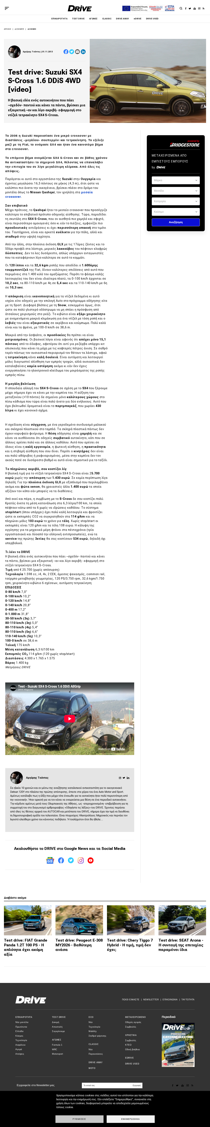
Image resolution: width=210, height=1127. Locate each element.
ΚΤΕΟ (128, 1045)
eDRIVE (137, 19)
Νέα (91, 1022)
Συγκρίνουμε (58, 1031)
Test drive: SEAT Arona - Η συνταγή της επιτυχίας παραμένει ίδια (180, 945)
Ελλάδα (19, 1031)
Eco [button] (91, 1017)
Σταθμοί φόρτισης (97, 1036)
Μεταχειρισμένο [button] (135, 1017)
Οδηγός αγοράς (133, 1022)
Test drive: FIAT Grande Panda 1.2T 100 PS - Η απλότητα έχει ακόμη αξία (25, 947)
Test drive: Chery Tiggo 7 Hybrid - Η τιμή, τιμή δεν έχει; (130, 945)
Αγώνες (93, 19)
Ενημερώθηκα (130, 1119)
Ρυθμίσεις (79, 1119)
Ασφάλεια (20, 1045)
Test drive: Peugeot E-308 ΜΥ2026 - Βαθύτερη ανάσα (79, 945)
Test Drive (78, 19)
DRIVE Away (122, 19)
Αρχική (7, 29)
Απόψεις (19, 1054)
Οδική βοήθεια (132, 1049)
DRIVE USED (152, 19)
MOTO (92, 1068)
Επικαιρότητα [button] (23, 1017)
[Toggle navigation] (7, 8)
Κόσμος (19, 1036)
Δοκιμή (32, 29)
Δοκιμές (19, 29)
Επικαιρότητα (59, 19)
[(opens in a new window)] (186, 8)
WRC (54, 1049)
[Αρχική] (80, 8)
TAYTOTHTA (188, 999)
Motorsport (57, 1054)
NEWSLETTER (151, 999)
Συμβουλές (130, 1027)
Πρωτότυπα (21, 1027)
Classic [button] (94, 1044)
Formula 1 (57, 1045)
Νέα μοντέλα (22, 1022)
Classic (106, 19)
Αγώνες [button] (56, 1040)
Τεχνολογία (21, 1040)
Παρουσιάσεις (96, 1054)
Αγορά (18, 1049)
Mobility (93, 1031)
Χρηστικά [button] (130, 1035)
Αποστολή (57, 1027)
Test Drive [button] (59, 1017)
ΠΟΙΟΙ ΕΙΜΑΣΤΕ (130, 999)
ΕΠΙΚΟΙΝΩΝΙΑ (170, 999)
